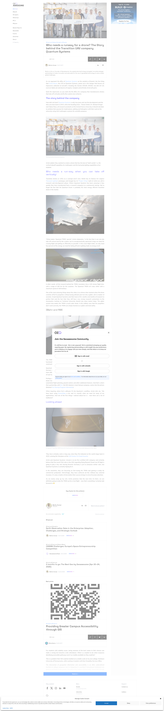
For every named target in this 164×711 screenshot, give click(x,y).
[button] (160, 698)
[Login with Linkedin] (82, 366)
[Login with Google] (82, 371)
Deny (128, 703)
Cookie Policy (6, 708)
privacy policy (59, 378)
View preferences (151, 703)
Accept (106, 703)
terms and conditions (76, 376)
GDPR (11, 708)
